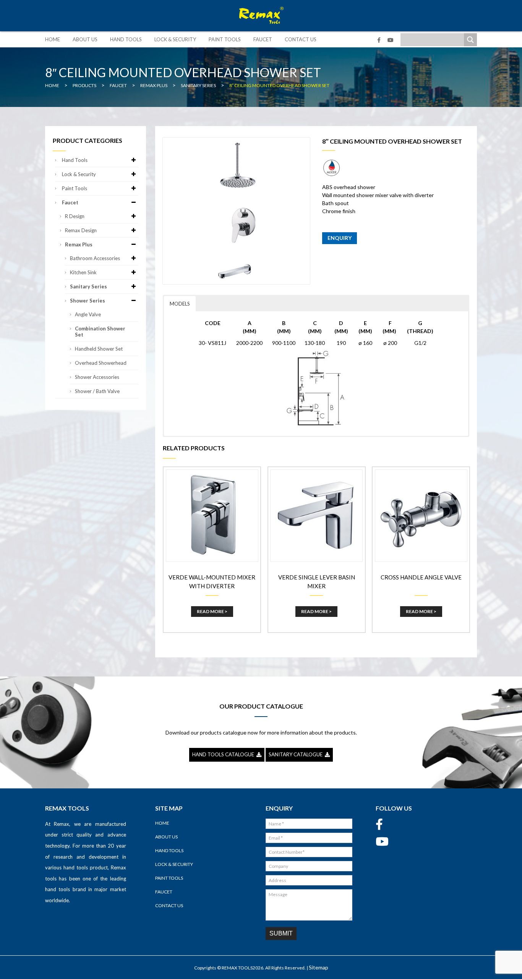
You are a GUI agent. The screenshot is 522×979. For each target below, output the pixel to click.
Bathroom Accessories (95, 258)
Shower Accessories (97, 377)
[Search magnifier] (470, 39)
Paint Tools (225, 39)
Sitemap (318, 967)
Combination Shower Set (100, 331)
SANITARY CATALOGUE (297, 754)
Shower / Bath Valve (97, 391)
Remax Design (81, 230)
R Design (74, 216)
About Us (85, 39)
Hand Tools (126, 39)
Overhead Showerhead (100, 363)
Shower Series (87, 301)
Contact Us (300, 39)
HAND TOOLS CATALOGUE (224, 754)
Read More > (212, 611)
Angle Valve (88, 314)
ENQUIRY (339, 238)
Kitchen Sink (83, 272)
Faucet (262, 39)
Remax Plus (78, 244)
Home (52, 39)
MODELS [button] (180, 304)
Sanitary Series (88, 286)
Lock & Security (175, 39)
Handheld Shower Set (99, 349)
